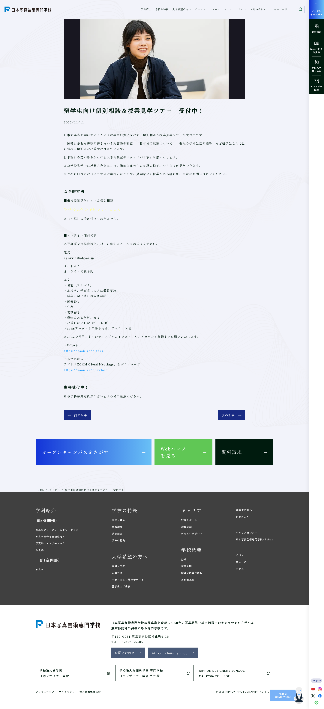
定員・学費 (118, 566)
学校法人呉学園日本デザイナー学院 (54, 673)
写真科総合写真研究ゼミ (50, 536)
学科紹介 (146, 9)
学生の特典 (118, 540)
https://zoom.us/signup (84, 350)
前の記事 (80, 415)
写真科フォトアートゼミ (50, 543)
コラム (228, 9)
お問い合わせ (258, 9)
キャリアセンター (246, 532)
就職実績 (186, 527)
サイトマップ (67, 691)
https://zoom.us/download (86, 369)
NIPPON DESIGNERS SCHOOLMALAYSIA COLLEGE (222, 673)
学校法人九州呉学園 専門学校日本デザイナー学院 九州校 (141, 673)
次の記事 (228, 415)
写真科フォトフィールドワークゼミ (57, 530)
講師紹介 (117, 533)
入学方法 (117, 573)
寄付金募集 (188, 579)
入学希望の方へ (181, 9)
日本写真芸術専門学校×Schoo (254, 539)
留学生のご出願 (121, 586)
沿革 (184, 559)
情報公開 (186, 566)
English (317, 680)
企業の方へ (242, 516)
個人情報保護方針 (90, 691)
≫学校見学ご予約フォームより (93, 209)
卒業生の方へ (244, 510)
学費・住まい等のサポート (128, 579)
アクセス (241, 9)
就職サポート (189, 520)
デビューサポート (191, 533)
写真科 (40, 550)
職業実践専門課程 (191, 573)
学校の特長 (162, 9)
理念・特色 (118, 520)
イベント (200, 9)
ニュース (214, 9)
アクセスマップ (45, 691)
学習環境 (117, 527)
